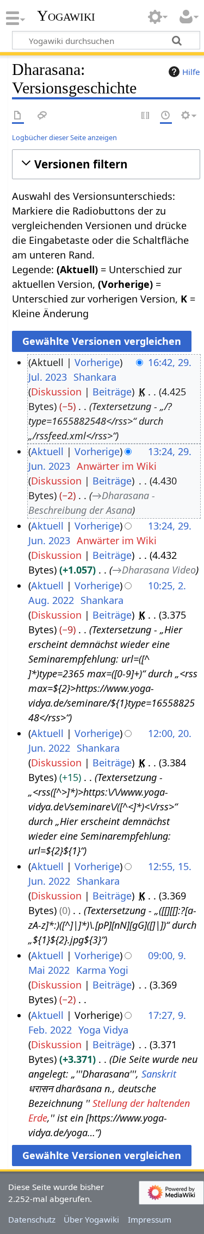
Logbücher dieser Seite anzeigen (64, 137)
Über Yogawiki (91, 1219)
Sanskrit (158, 1073)
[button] (106, 164)
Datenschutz (31, 1219)
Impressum (149, 1219)
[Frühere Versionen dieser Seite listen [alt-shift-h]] (166, 116)
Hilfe (191, 71)
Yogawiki (66, 15)
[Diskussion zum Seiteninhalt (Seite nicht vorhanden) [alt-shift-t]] (42, 116)
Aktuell (47, 451)
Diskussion (56, 391)
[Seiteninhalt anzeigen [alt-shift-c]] (18, 116)
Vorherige (97, 362)
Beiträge (112, 391)
